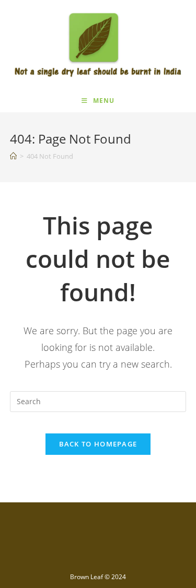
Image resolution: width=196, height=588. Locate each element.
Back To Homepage (98, 444)
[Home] (13, 156)
